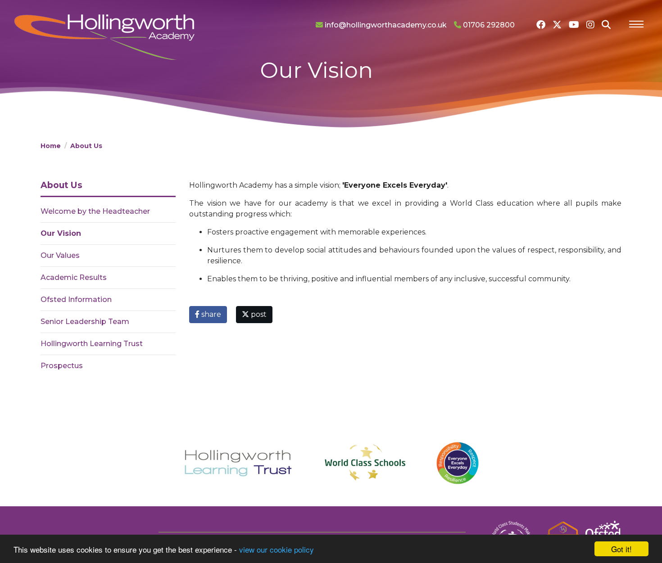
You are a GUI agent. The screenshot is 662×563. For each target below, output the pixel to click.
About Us (86, 146)
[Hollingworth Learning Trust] (238, 463)
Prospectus (62, 365)
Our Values (60, 255)
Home (51, 146)
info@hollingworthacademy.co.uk (385, 25)
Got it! (621, 548)
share (210, 314)
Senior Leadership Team (85, 321)
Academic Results (74, 277)
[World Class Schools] (364, 463)
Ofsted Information (76, 299)
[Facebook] (541, 24)
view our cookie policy (276, 549)
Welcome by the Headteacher (95, 211)
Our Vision (61, 233)
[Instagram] (590, 24)
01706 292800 (488, 25)
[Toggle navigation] (636, 25)
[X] (557, 24)
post (258, 314)
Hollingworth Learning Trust (92, 343)
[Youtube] (574, 24)
